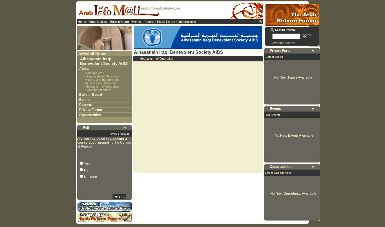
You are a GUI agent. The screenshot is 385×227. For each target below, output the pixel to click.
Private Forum (90, 110)
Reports (148, 21)
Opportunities (187, 21)
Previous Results (118, 133)
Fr (260, 21)
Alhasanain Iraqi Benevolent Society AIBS (104, 61)
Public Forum (166, 21)
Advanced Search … (285, 42)
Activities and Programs (101, 83)
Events (136, 21)
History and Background (102, 79)
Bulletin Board (119, 21)
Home (82, 21)
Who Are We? (94, 73)
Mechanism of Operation (102, 86)
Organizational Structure (102, 76)
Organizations (98, 21)
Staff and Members (98, 90)
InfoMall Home (92, 54)
